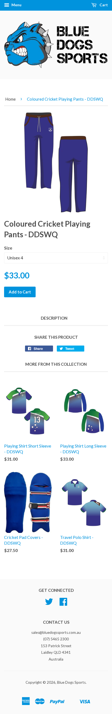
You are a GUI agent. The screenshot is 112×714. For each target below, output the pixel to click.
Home (10, 99)
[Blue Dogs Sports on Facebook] (63, 603)
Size (8, 247)
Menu (16, 4)
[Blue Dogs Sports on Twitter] (49, 603)
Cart (103, 4)
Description (54, 318)
